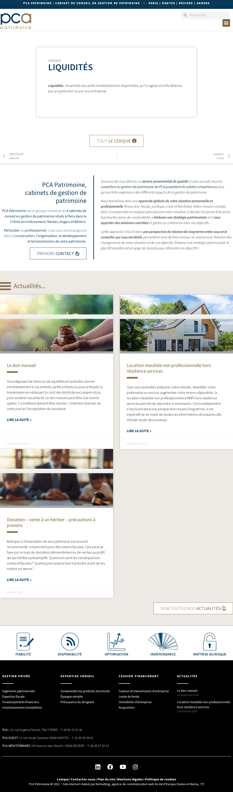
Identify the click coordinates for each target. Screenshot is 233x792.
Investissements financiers (20, 702)
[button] (226, 23)
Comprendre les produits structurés (85, 691)
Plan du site (106, 779)
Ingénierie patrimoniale (18, 691)
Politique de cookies (160, 779)
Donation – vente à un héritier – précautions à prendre (51, 522)
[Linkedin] (98, 766)
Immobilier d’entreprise (135, 702)
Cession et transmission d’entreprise (144, 691)
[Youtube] (123, 766)
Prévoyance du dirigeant (77, 702)
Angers (64, 221)
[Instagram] (135, 766)
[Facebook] (110, 766)
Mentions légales (130, 779)
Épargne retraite (72, 696)
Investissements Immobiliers (22, 707)
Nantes (52, 221)
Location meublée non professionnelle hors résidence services (169, 368)
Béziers (80, 221)
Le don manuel (21, 365)
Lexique (63, 779)
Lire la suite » (19, 419)
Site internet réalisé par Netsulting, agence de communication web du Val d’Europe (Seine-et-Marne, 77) (133, 784)
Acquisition (127, 707)
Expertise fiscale (13, 696)
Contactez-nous (83, 779)
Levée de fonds (129, 696)
